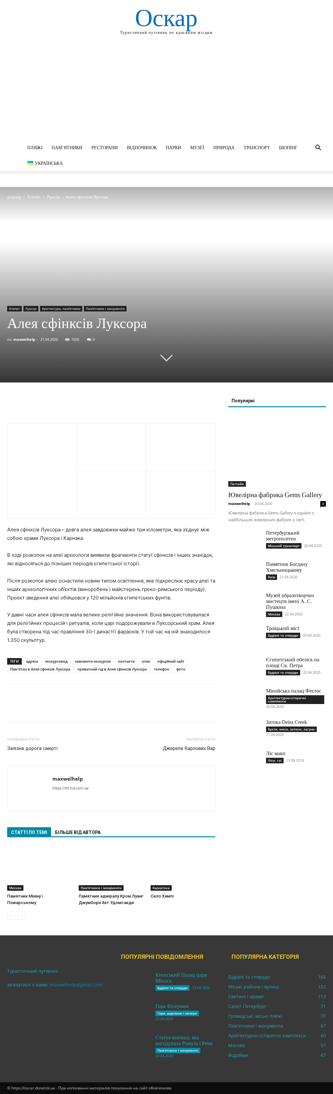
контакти (126, 661)
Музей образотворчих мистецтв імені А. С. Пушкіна (290, 601)
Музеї (197, 147)
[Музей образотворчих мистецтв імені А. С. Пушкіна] (244, 604)
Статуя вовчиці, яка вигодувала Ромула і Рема (184, 1040)
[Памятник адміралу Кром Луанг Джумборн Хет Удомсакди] (111, 868)
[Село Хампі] (183, 868)
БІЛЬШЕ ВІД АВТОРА (77, 832)
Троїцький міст (283, 628)
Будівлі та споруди (283, 635)
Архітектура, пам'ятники (61, 308)
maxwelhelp (24, 339)
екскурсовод (56, 661)
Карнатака (161, 887)
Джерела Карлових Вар (189, 748)
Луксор (53, 197)
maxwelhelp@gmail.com (76, 985)
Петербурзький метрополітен (283, 535)
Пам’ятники (67, 147)
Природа (223, 147)
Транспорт (257, 147)
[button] (318, 148)
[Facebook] (13, 404)
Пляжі (35, 147)
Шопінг (288, 147)
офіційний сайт (170, 661)
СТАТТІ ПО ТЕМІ (29, 832)
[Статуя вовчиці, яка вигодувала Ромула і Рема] (134, 1046)
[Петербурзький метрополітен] (244, 541)
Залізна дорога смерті (32, 748)
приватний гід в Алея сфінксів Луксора (112, 669)
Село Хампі (162, 896)
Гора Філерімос (172, 1006)
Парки (173, 147)
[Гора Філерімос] (134, 1014)
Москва (15, 887)
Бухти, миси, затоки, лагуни (291, 729)
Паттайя (237, 484)
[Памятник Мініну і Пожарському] (39, 868)
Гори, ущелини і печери (177, 1013)
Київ (271, 577)
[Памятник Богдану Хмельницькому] (244, 572)
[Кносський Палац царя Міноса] (134, 983)
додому (14, 197)
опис (146, 661)
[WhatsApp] (58, 404)
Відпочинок (142, 147)
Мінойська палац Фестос (293, 691)
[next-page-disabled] (22, 916)
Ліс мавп (276, 753)
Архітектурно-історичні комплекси (287, 699)
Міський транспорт (284, 545)
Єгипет (34, 197)
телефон (161, 669)
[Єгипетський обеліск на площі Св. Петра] (244, 668)
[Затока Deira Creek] (244, 730)
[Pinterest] (43, 404)
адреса (32, 661)
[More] (74, 404)
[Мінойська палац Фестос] (244, 699)
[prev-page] (11, 916)
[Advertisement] (166, 91)
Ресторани (104, 147)
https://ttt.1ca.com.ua (70, 788)
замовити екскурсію (93, 661)
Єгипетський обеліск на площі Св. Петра (292, 662)
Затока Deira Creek (286, 722)
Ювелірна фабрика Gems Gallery (275, 495)
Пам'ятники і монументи (105, 308)
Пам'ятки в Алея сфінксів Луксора (40, 669)
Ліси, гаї (275, 760)
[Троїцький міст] (244, 637)
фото (180, 669)
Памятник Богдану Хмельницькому (287, 567)
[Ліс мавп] (244, 762)
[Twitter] (28, 404)
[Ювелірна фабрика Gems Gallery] (277, 451)
